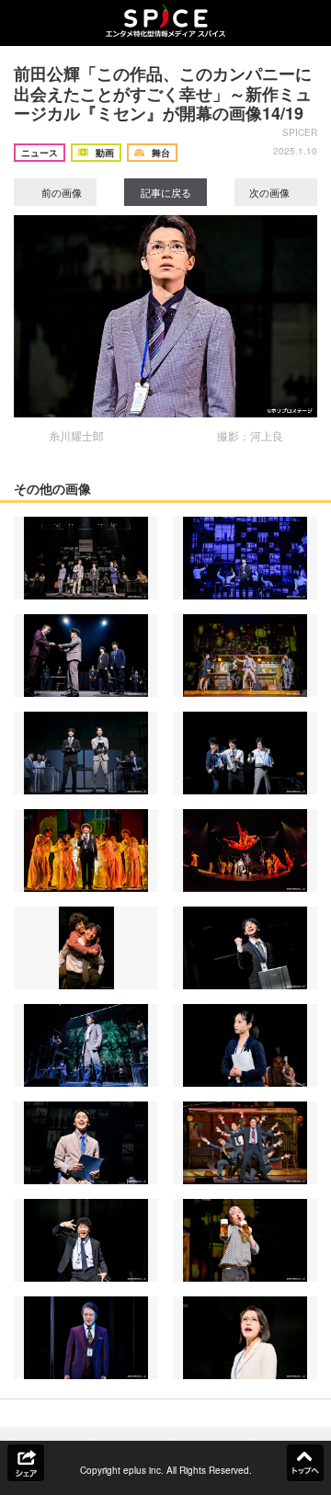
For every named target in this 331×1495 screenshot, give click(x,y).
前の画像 (60, 192)
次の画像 (270, 192)
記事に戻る (166, 192)
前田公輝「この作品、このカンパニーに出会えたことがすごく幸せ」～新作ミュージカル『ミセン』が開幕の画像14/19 (163, 93)
